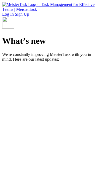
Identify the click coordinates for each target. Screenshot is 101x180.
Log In (8, 14)
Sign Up (22, 14)
